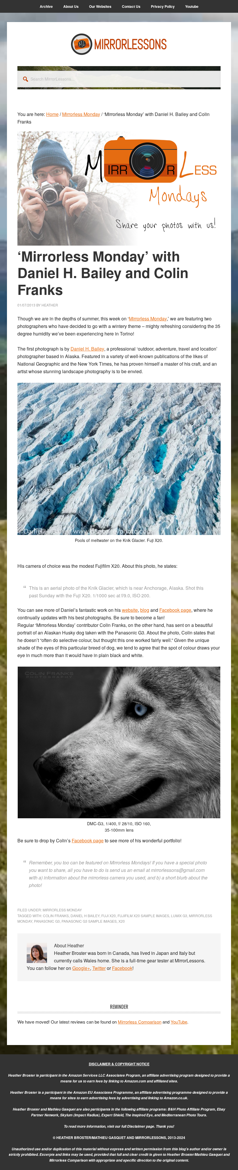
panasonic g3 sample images (89, 921)
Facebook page (175, 610)
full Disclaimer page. (138, 1126)
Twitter (99, 968)
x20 (121, 921)
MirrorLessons (119, 44)
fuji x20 (108, 915)
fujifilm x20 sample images (143, 915)
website (130, 610)
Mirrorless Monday (62, 909)
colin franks (56, 915)
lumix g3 (179, 915)
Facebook (122, 968)
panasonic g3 (47, 921)
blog (144, 610)
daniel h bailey (85, 915)
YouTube (179, 1022)
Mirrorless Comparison (139, 1022)
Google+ (81, 968)
